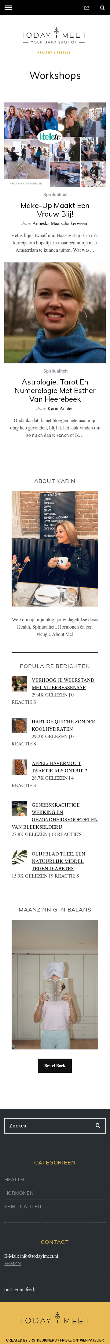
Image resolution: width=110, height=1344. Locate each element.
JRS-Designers (42, 1340)
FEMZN (12, 1263)
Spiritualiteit (55, 194)
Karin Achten (60, 408)
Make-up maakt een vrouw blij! (55, 209)
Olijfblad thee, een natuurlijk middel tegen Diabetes (58, 860)
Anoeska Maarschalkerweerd (60, 223)
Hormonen (18, 1193)
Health (14, 1179)
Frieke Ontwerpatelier (82, 1340)
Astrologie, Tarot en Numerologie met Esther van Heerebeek (55, 390)
